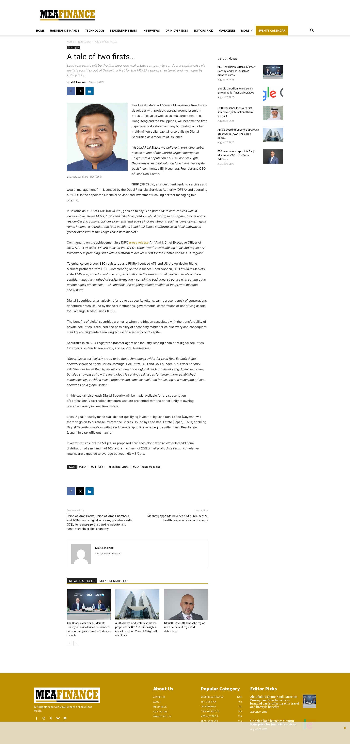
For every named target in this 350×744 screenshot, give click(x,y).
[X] (80, 91)
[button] (312, 31)
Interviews (151, 30)
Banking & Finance (64, 30)
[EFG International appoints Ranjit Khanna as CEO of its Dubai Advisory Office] (273, 156)
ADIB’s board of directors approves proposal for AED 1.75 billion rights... (238, 133)
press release (138, 242)
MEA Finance (78, 81)
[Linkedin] (89, 91)
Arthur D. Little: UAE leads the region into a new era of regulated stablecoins (184, 627)
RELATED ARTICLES (82, 581)
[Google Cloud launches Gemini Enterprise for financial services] (273, 94)
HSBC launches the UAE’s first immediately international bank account (235, 112)
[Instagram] (43, 718)
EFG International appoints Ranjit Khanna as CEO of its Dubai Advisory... (236, 155)
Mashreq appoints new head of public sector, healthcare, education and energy (177, 518)
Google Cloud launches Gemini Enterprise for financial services (273, 722)
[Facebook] (71, 91)
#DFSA (82, 466)
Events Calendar (271, 30)
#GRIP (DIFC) (97, 466)
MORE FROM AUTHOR (113, 581)
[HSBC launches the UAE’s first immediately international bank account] (273, 113)
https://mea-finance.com (108, 553)
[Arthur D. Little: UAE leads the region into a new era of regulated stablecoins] (186, 604)
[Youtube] (65, 718)
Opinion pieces (176, 30)
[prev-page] (69, 643)
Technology (94, 30)
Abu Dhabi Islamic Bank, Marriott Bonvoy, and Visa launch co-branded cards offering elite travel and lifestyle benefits (274, 702)
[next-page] (75, 643)
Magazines (227, 30)
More (245, 30)
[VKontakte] (58, 718)
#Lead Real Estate (119, 466)
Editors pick (203, 30)
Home (40, 30)
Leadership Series (123, 30)
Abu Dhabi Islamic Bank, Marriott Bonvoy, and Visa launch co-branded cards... (236, 71)
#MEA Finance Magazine (146, 466)
